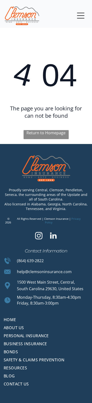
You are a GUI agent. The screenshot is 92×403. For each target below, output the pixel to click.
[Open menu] (80, 15)
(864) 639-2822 (30, 260)
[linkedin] (53, 236)
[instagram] (38, 236)
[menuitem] (46, 320)
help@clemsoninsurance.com (44, 271)
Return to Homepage (46, 132)
